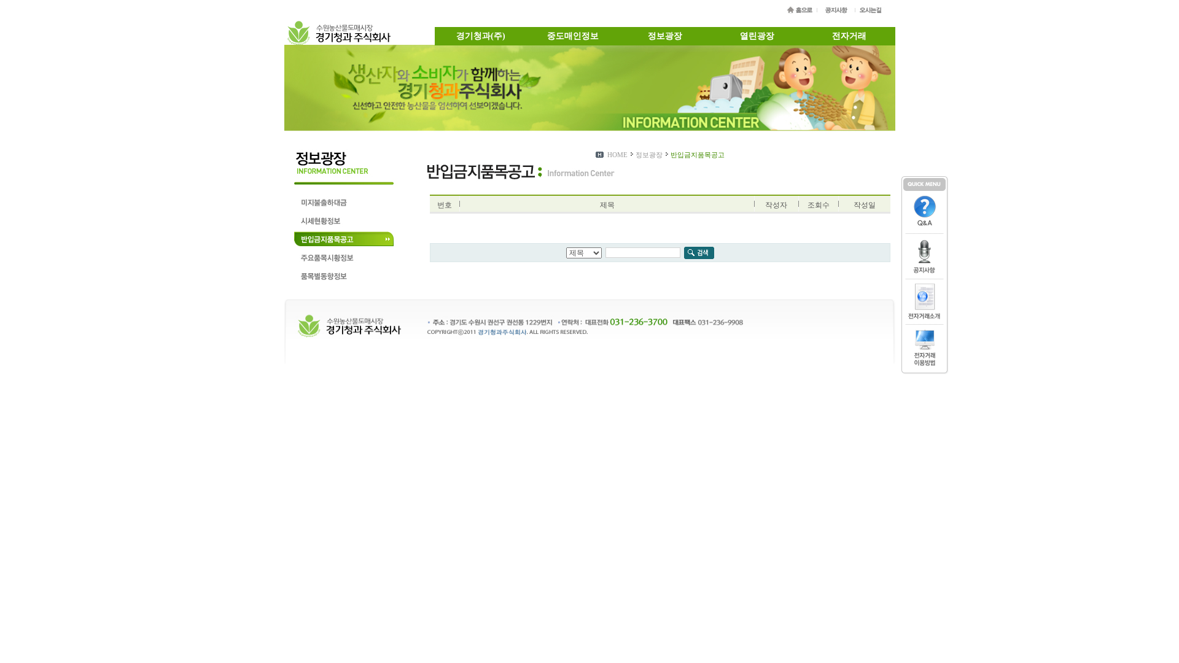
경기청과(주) (480, 36)
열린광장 (757, 36)
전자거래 (849, 36)
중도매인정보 (573, 36)
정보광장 (665, 36)
